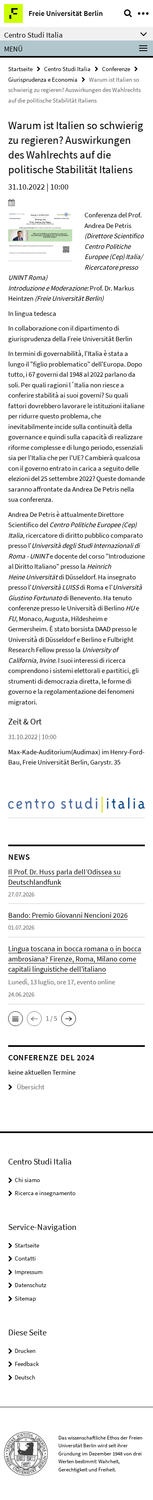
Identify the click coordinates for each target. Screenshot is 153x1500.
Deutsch (25, 1377)
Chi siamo (27, 1180)
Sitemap (25, 1298)
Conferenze (116, 69)
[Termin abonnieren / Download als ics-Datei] (76, 202)
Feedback (27, 1364)
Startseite (20, 69)
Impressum (28, 1272)
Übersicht (30, 1086)
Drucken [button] (25, 1351)
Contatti (25, 1258)
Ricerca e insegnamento (45, 1193)
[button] (15, 1018)
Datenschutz (30, 1285)
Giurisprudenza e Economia (43, 79)
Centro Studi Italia (67, 69)
